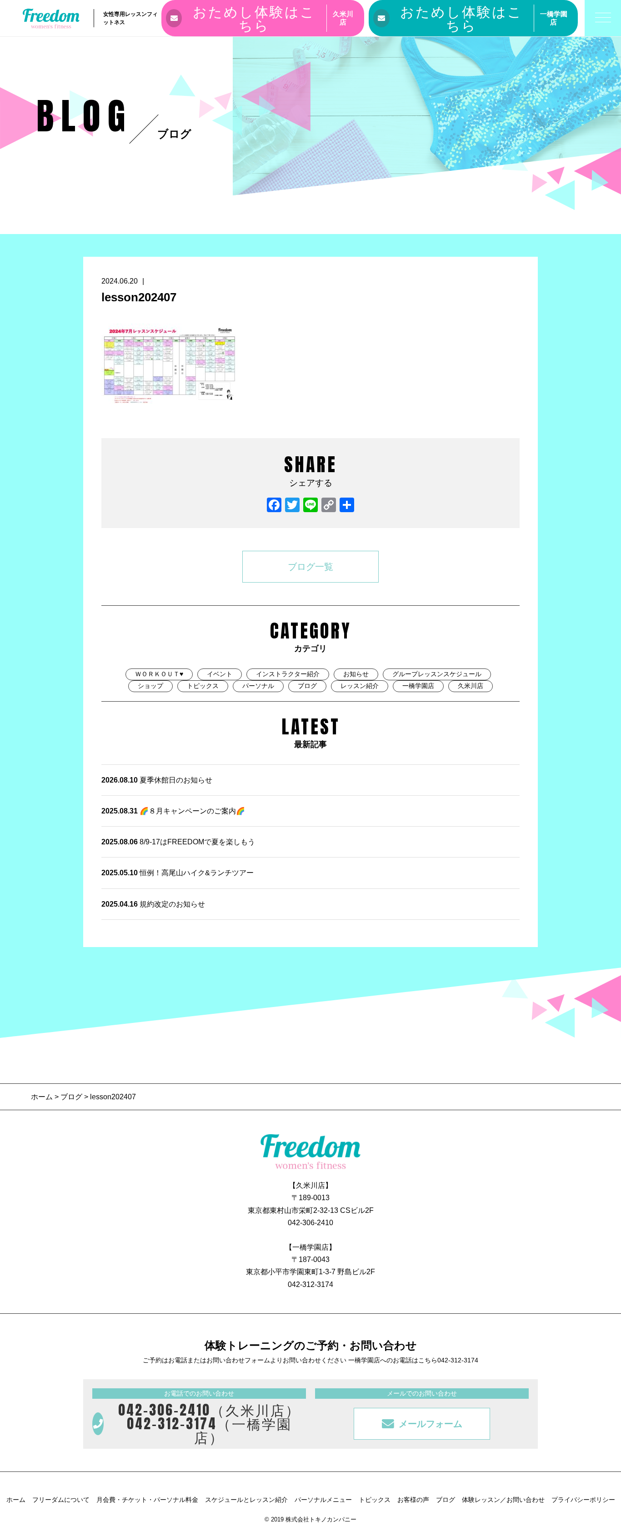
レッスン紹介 (360, 685)
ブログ (307, 685)
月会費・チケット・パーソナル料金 (147, 1499)
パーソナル (258, 685)
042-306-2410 (310, 1223)
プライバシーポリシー (583, 1499)
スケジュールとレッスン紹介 (246, 1499)
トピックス (203, 685)
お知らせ (356, 674)
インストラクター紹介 (288, 674)
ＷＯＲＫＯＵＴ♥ (159, 674)
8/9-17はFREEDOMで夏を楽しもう (178, 842)
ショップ (150, 685)
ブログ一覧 (310, 567)
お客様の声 (413, 1499)
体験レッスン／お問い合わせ (503, 1499)
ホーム (43, 1097)
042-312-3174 (310, 1284)
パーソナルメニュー (323, 1499)
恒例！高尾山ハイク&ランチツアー (177, 873)
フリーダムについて (61, 1499)
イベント (219, 674)
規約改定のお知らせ (153, 904)
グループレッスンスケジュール (436, 674)
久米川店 (470, 685)
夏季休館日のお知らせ (156, 780)
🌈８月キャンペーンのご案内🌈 (173, 811)
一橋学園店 (418, 685)
